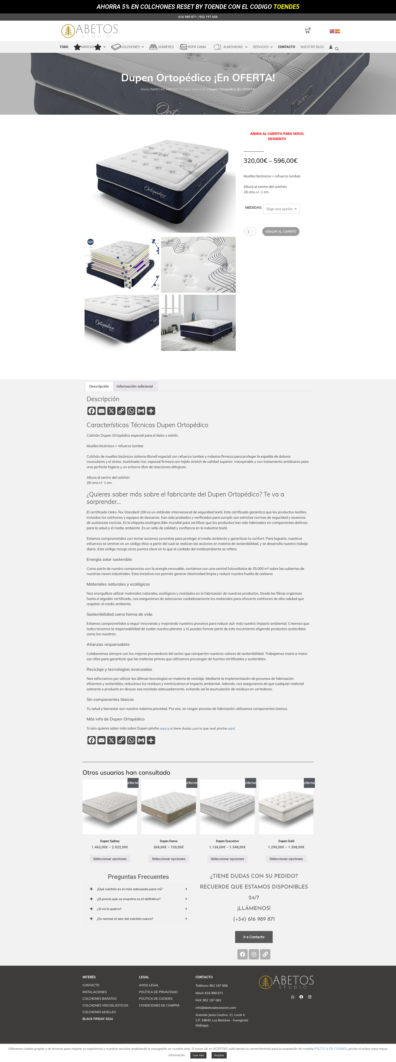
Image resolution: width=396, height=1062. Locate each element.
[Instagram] (254, 954)
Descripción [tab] (99, 386)
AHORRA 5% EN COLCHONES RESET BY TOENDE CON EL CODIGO (198, 6)
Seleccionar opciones (110, 859)
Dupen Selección (193, 89)
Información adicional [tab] (135, 386)
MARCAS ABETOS (164, 89)
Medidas (253, 207)
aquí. (232, 728)
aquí (163, 728)
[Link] (265, 954)
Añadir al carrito (280, 231)
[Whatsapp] (293, 997)
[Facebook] (242, 954)
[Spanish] (337, 31)
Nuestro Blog (312, 47)
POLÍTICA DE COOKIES (330, 1049)
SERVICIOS (261, 47)
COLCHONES (130, 47)
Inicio (145, 89)
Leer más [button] (198, 1055)
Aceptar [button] (219, 1055)
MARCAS (87, 47)
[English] (332, 31)
